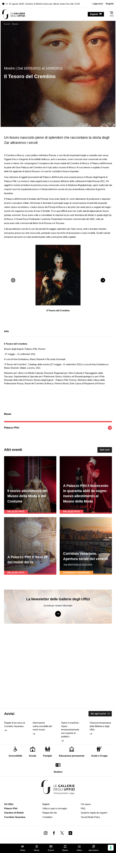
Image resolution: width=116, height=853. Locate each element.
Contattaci (47, 817)
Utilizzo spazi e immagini (54, 808)
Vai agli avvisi (98, 713)
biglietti (94, 14)
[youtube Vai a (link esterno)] (70, 832)
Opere (65, 850)
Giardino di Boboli (14, 812)
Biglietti (45, 804)
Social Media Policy (90, 817)
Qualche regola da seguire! (94, 812)
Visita (22, 850)
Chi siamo (86, 804)
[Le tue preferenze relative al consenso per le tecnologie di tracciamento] (111, 848)
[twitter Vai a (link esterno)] (62, 832)
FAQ (83, 808)
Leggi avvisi (98, 4)
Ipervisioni (93, 850)
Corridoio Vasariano (14, 817)
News (36, 850)
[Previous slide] (13, 280)
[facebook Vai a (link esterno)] (53, 832)
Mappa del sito (49, 812)
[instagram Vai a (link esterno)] (45, 832)
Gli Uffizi (8, 804)
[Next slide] (103, 280)
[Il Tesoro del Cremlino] (13, 14)
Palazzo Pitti (10, 808)
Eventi (51, 850)
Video (79, 850)
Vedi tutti (105, 450)
